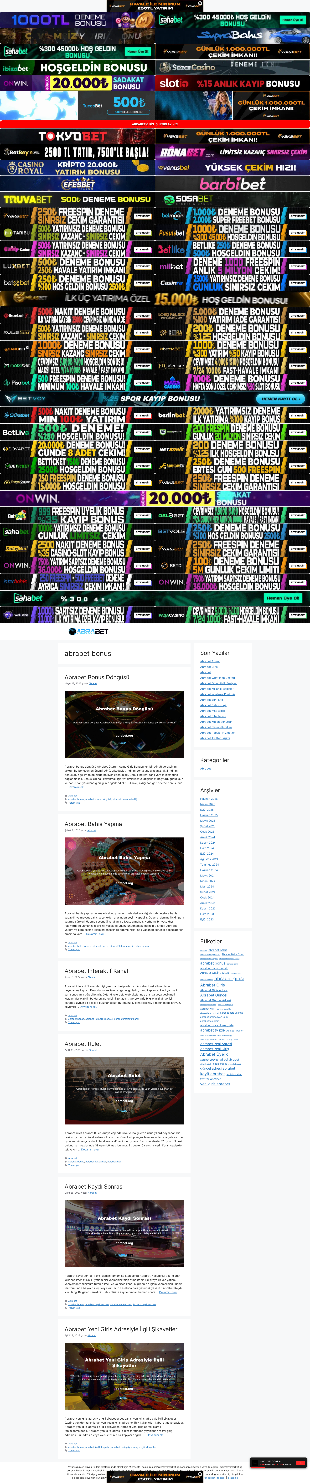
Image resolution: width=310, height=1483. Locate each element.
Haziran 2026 (209, 798)
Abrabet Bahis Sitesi (233, 954)
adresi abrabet (229, 1059)
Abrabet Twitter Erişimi (215, 738)
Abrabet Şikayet (209, 1059)
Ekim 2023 (207, 914)
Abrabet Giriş (209, 666)
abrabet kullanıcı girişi (209, 1013)
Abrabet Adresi (210, 661)
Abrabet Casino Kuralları (216, 727)
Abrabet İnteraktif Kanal (96, 970)
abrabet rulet (114, 1161)
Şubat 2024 (208, 892)
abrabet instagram (225, 1005)
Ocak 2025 (207, 831)
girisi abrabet (219, 1063)
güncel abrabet (234, 1064)
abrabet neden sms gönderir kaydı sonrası (133, 1304)
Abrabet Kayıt (207, 1008)
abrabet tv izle (212, 1030)
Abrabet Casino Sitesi (214, 972)
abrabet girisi (229, 978)
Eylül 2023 (207, 919)
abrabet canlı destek (214, 968)
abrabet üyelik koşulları (97, 1447)
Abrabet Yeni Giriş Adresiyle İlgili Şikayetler (121, 1329)
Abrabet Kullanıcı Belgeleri (217, 688)
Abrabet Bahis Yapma (93, 824)
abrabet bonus (76, 799)
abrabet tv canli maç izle (216, 1025)
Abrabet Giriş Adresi (213, 990)
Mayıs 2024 (207, 875)
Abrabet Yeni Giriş (214, 1049)
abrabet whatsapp (224, 1035)
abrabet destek (206, 980)
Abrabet (72, 795)
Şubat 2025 (207, 826)
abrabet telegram (209, 1021)
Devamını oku (76, 787)
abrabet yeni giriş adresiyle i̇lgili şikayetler (133, 1447)
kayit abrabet (212, 1073)
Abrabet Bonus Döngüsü (97, 677)
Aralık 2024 (207, 837)
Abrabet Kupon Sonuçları (216, 721)
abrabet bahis (217, 950)
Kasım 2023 (208, 908)
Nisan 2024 (207, 881)
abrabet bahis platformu (210, 955)
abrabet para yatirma (231, 1012)
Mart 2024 (207, 886)
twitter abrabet (210, 1079)
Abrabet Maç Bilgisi (212, 710)
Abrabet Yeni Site (211, 699)
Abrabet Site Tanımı (213, 716)
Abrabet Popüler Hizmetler (217, 732)
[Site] (77, 215)
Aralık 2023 (207, 903)
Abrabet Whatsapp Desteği (217, 677)
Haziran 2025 (209, 815)
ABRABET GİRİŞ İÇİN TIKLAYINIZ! (155, 124)
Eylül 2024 (207, 853)
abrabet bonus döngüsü (98, 799)
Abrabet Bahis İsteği (213, 705)
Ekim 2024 (207, 848)
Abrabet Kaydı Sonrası (94, 1186)
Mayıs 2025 (207, 820)
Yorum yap (74, 802)
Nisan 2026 (207, 804)
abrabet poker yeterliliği (125, 799)
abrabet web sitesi (208, 1035)
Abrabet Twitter (234, 1030)
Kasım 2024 (208, 842)
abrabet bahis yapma (79, 946)
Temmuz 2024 (209, 864)
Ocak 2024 (207, 897)
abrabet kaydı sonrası (97, 1304)
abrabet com (236, 973)
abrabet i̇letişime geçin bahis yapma (129, 946)
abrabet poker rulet (95, 1161)
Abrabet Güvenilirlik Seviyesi (218, 683)
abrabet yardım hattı (208, 1039)
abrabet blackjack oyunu (229, 959)
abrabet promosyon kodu (214, 1017)
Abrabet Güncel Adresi (215, 1000)
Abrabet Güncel (213, 995)
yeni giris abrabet (215, 1084)
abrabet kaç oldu (224, 1009)
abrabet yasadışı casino (228, 1039)
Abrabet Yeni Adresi (216, 1044)
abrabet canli (232, 964)
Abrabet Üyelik (214, 1054)
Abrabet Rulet (83, 1043)
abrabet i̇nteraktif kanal (126, 1018)
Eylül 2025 (207, 809)
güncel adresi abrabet (217, 1068)
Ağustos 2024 (209, 859)
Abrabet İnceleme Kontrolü (217, 694)
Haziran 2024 (209, 870)
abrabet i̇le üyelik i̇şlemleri (99, 1018)
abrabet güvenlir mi (208, 1005)
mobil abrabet (234, 1074)
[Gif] (155, 299)
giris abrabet (205, 1064)
